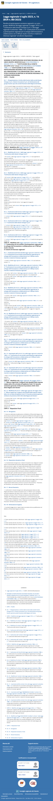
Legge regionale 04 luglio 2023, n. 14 (15, 591)
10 (9, 260)
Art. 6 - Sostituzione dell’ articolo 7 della (16, 639)
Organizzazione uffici (7, 749)
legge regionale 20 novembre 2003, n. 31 (22, 179)
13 (9, 284)
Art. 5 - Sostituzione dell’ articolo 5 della (16, 635)
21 (9, 402)
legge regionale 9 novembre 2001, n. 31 (24, 422)
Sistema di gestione (7, 751)
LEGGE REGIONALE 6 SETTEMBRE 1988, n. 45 (22, 67)
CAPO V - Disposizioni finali (13, 725)
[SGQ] (27, 764)
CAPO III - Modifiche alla (12, 644)
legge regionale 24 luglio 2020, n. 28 (26, 424)
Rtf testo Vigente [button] (14, 46)
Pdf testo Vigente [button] (6, 46)
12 (9, 280)
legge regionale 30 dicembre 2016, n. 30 (16, 165)
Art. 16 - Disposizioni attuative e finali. (16, 731)
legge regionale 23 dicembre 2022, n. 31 (22, 447)
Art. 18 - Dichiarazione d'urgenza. (15, 738)
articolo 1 (17, 152)
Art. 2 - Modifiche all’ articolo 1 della (15, 621)
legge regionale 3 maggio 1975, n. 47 (24, 88)
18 (9, 350)
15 (9, 304)
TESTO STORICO (14, 40)
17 (9, 336)
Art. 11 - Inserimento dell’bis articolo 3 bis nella (18, 684)
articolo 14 (16, 307)
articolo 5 (20, 221)
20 (9, 379)
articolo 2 (17, 173)
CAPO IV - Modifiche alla (12, 708)
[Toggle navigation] (51, 2)
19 (9, 364)
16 (9, 310)
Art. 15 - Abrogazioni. (12, 728)
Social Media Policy (18, 794)
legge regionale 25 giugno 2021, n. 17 (22, 434)
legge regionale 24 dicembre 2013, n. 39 (22, 455)
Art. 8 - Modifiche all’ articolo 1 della (15, 660)
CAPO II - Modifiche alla (12, 616)
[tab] (23, 54)
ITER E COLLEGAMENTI (24, 40)
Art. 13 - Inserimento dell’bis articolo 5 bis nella (18, 700)
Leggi (8, 13)
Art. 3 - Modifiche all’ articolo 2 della (15, 625)
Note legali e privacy (7, 794)
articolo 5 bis (21, 368)
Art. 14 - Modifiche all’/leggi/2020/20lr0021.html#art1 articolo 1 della (23, 716)
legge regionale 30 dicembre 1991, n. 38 (13, 129)
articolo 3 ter (21, 353)
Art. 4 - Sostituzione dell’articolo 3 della (16, 630)
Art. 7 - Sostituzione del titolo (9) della (16, 652)
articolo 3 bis (21, 339)
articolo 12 (34, 163)
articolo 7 (20, 235)
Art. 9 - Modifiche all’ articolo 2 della (15, 668)
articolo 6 (24, 449)
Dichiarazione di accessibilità (31, 794)
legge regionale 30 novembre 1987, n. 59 (22, 227)
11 (9, 262)
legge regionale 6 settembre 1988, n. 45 (23, 243)
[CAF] (33, 783)
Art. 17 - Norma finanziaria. (13, 735)
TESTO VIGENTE (5, 40)
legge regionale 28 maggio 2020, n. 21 (23, 381)
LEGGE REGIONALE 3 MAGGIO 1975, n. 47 (30, 595)
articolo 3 (8, 216)
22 (9, 407)
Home (3, 13)
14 (9, 299)
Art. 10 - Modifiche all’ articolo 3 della (16, 676)
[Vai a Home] (2, 3)
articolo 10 (8, 434)
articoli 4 (8, 421)
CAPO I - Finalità (11, 607)
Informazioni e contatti (8, 746)
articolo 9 (8, 455)
